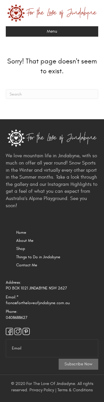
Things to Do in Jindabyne (38, 257)
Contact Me (26, 265)
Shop (20, 248)
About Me (25, 240)
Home (21, 232)
